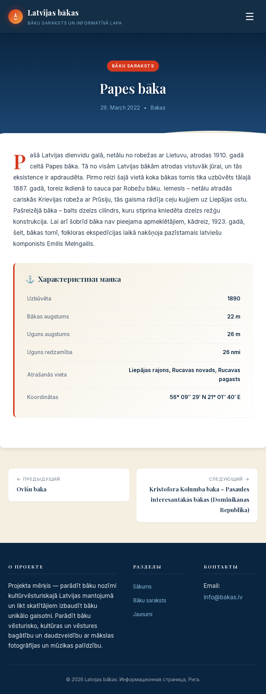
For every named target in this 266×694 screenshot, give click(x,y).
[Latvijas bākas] (15, 16)
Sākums (142, 586)
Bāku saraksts (133, 65)
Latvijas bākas (53, 12)
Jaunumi (142, 614)
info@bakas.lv (223, 597)
